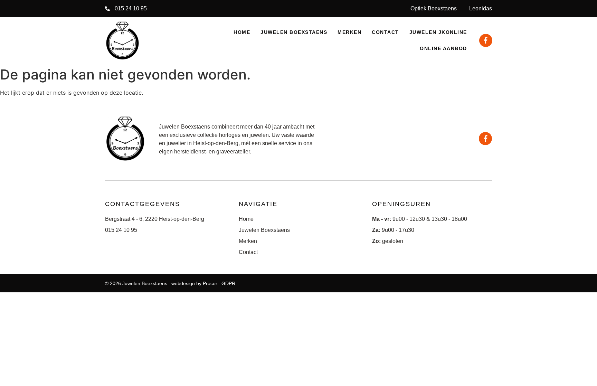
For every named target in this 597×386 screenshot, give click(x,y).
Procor (210, 283)
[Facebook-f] (485, 40)
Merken (349, 32)
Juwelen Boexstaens (293, 32)
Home (242, 32)
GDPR (228, 283)
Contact (385, 32)
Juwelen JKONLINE (438, 32)
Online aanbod (443, 48)
